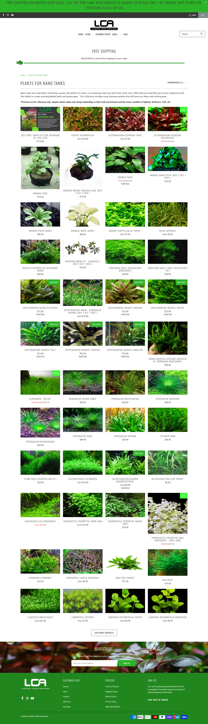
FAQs (65, 692)
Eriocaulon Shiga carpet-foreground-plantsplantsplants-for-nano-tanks (83, 420)
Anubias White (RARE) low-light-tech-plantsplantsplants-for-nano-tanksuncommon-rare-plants (83, 214)
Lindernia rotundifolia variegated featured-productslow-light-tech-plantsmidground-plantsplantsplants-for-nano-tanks (167, 601)
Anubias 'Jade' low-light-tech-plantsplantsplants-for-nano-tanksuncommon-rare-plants (40, 168)
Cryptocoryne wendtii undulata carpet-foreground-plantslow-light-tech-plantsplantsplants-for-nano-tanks (125, 334)
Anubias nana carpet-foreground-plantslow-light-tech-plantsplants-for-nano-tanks (125, 160)
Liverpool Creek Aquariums (37, 716)
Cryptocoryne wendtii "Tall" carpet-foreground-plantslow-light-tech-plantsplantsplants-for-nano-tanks (40, 334)
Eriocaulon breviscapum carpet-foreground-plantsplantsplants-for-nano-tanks (125, 382)
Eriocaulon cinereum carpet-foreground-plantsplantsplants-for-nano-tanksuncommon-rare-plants (167, 382)
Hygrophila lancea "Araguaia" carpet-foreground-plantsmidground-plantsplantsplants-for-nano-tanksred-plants (83, 561)
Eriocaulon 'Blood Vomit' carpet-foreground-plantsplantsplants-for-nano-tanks (83, 382)
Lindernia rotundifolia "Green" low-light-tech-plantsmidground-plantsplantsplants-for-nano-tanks (125, 601)
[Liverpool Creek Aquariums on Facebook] (3, 15)
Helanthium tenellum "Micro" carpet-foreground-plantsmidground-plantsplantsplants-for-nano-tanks (167, 462)
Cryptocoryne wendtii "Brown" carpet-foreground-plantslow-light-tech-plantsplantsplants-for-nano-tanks (125, 291)
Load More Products (104, 632)
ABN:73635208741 (112, 707)
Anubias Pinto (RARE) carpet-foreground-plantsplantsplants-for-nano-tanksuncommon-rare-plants (40, 214)
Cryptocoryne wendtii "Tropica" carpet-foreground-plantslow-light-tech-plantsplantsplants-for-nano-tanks (83, 334)
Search (66, 686)
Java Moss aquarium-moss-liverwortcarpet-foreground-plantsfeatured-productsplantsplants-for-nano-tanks (167, 562)
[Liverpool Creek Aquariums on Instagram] (8, 15)
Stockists (67, 707)
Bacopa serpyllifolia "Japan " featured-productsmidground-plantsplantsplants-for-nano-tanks (125, 214)
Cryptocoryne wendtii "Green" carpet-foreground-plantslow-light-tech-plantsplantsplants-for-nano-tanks (167, 291)
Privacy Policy (110, 702)
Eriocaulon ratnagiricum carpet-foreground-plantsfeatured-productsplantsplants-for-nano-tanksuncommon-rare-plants (40, 422)
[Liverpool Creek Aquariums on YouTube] (12, 15)
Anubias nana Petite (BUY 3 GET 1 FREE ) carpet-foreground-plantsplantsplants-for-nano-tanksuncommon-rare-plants (167, 159)
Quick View (40, 125)
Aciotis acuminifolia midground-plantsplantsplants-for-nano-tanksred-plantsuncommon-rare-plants (83, 119)
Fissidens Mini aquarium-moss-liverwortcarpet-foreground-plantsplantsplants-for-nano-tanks (167, 420)
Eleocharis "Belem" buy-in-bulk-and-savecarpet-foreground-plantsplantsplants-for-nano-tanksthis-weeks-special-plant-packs (40, 382)
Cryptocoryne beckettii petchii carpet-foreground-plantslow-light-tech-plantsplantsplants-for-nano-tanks (40, 291)
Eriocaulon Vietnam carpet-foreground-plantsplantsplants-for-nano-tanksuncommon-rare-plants (125, 420)
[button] (89, 34)
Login (194, 15)
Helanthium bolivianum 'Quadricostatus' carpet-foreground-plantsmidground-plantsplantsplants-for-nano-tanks (125, 462)
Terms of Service (112, 686)
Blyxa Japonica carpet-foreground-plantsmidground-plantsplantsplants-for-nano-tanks (167, 214)
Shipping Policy (111, 692)
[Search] (201, 34)
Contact (66, 697)
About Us (66, 702)
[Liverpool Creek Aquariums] (104, 25)
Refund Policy (110, 697)
